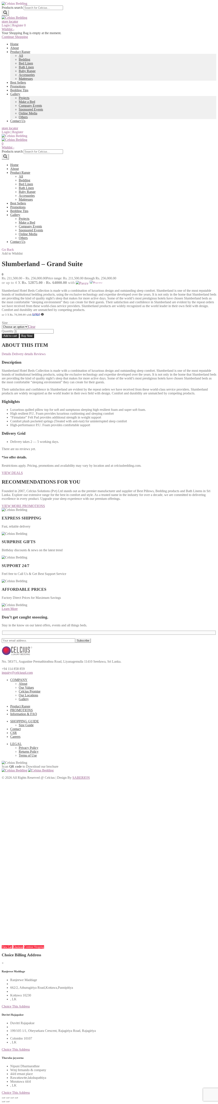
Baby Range (27, 71)
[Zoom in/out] (16, 1097)
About (14, 48)
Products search (12, 7)
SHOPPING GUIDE (24, 721)
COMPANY (18, 680)
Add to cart (10, 335)
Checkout (18, 946)
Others (23, 117)
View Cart (7, 946)
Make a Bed (27, 102)
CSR (13, 733)
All (21, 55)
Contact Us (17, 121)
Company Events (30, 105)
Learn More (10, 609)
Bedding (24, 59)
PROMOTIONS (21, 710)
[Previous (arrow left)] (3, 1101)
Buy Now (26, 335)
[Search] (5, 13)
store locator (10, 21)
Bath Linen (26, 67)
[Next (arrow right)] (7, 1101)
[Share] (7, 1097)
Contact (15, 729)
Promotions (18, 86)
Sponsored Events (31, 109)
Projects (24, 98)
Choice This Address (16, 1006)
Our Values (26, 687)
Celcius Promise (29, 691)
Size (5, 323)
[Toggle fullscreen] (12, 1097)
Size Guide (26, 725)
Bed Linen (26, 63)
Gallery (15, 94)
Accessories (27, 75)
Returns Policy (29, 751)
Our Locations (28, 695)
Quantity (7, 331)
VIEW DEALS (12, 473)
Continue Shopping (15, 37)
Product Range (20, 52)
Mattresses (26, 78)
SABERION (81, 777)
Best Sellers (18, 82)
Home (14, 44)
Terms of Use (28, 755)
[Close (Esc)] (3, 1097)
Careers (15, 736)
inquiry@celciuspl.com (17, 672)
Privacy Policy (28, 748)
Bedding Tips (19, 90)
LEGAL (16, 744)
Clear (31, 326)
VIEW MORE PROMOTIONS (23, 506)
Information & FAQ (23, 714)
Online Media (28, 113)
